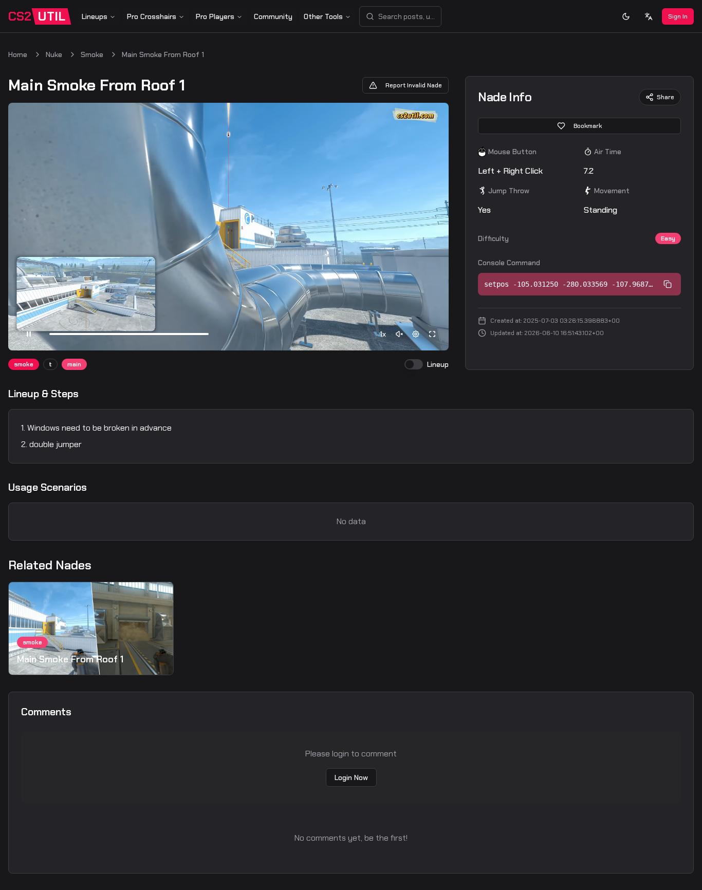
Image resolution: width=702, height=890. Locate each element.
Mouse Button (512, 151)
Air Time (607, 151)
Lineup (438, 364)
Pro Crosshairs (151, 16)
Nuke (54, 54)
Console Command (509, 262)
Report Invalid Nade (413, 85)
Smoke (92, 54)
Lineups (94, 16)
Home (17, 54)
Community (273, 16)
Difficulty (493, 238)
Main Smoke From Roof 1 (163, 54)
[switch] (413, 364)
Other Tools (323, 16)
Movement (612, 190)
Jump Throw (508, 190)
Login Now (351, 777)
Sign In (678, 16)
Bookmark (588, 126)
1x (383, 334)
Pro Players (215, 16)
